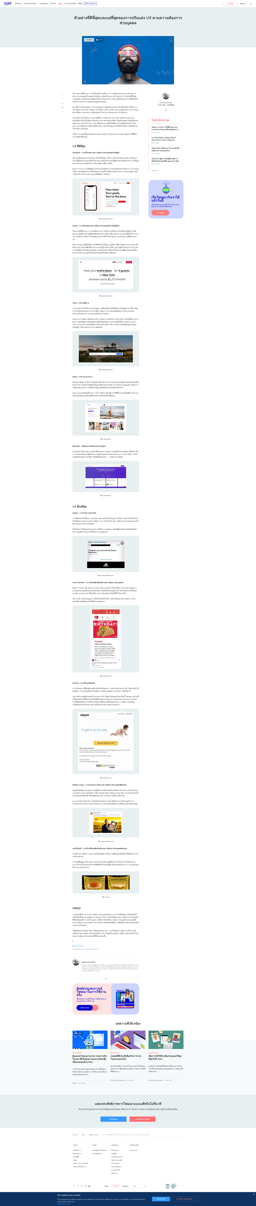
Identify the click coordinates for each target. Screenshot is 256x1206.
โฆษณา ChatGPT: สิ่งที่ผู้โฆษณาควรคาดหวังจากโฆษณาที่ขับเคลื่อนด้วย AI (165, 128)
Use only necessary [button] (184, 1199)
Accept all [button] (161, 1199)
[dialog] (128, 1199)
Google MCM (115, 1170)
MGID (74, 1083)
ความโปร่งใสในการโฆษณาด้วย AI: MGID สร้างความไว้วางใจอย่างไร (164, 139)
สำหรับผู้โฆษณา (97, 1153)
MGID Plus (114, 1173)
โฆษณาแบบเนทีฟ (116, 1160)
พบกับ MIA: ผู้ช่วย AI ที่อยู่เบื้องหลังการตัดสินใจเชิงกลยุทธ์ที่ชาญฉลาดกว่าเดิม (165, 160)
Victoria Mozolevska (117, 1080)
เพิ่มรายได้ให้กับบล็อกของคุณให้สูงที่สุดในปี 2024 (165, 1057)
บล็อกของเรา (115, 1150)
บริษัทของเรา (77, 1150)
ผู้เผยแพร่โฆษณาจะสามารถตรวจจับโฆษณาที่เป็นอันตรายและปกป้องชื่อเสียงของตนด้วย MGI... (89, 1059)
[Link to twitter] (78, 1186)
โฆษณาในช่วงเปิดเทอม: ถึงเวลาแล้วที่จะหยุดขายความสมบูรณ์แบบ (166, 149)
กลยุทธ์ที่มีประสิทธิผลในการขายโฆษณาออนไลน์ (125, 1057)
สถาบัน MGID (115, 1163)
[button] (82, 1145)
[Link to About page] (171, 1186)
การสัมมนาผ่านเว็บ (117, 1157)
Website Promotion (92, 949)
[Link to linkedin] (81, 1186)
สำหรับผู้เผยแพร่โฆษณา (99, 1150)
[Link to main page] (7, 3)
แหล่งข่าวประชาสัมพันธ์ (80, 1163)
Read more (71, 1201)
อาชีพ (75, 1160)
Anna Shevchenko (88, 962)
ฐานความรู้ (133, 1150)
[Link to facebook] (74, 1186)
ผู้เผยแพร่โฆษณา (128, 29)
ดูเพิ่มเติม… (156, 170)
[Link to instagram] (85, 1186)
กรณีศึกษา (114, 1153)
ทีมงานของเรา (77, 1153)
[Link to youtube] (89, 1186)
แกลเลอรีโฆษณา (116, 1167)
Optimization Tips (78, 949)
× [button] (253, 1194)
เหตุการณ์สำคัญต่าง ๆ (79, 1167)
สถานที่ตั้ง (76, 1157)
